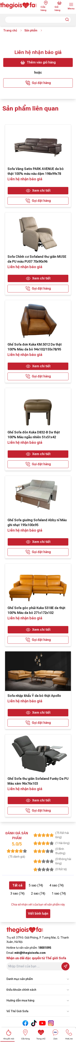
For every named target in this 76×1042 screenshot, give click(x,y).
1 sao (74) (59, 893)
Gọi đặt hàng (41, 83)
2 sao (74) (38, 893)
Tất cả (17, 885)
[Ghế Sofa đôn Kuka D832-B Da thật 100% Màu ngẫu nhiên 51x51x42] (38, 408)
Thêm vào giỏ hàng (41, 62)
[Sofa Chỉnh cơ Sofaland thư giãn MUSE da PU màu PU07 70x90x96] (38, 232)
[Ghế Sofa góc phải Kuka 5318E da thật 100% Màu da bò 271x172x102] (38, 583)
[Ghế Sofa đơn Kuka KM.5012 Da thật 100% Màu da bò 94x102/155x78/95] (38, 320)
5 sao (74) (36, 885)
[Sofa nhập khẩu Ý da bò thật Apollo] (38, 671)
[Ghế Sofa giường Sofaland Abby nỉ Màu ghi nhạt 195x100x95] (38, 495)
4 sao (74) (56, 885)
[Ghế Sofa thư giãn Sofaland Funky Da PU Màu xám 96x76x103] (38, 754)
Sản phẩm (30, 30)
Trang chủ (10, 30)
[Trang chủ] (18, 5)
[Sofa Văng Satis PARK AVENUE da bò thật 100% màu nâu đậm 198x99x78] (38, 144)
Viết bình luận (38, 913)
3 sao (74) (17, 893)
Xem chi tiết (41, 190)
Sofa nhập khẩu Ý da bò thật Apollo (34, 696)
